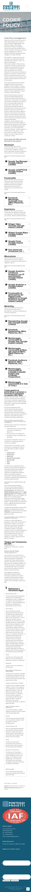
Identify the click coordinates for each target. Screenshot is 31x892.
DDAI (5, 495)
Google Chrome (11, 452)
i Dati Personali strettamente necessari (14, 786)
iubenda (6, 785)
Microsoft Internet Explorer (13, 458)
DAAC (19, 493)
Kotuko (18, 889)
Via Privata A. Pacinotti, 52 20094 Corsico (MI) (14, 844)
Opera (8, 463)
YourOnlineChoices (9, 490)
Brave (8, 461)
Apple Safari (10, 456)
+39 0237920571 (9, 832)
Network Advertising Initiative (11, 492)
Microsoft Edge (10, 460)
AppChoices (7, 510)
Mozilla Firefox (10, 454)
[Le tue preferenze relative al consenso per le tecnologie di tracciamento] (28, 889)
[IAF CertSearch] (15, 816)
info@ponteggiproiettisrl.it (12, 836)
